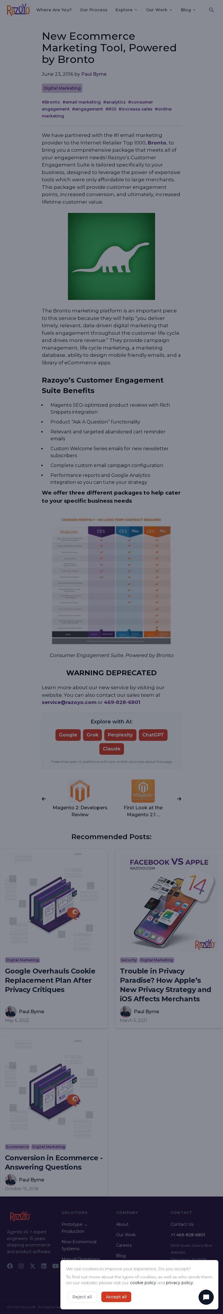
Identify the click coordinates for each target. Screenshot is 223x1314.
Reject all (82, 1296)
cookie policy (143, 1282)
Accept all (116, 1296)
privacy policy (179, 1282)
